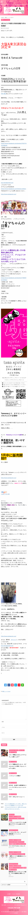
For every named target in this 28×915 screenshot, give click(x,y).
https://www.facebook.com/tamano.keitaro (13, 188)
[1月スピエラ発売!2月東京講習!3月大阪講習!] (15, 685)
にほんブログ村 (5, 494)
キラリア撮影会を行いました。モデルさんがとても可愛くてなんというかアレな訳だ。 (17, 766)
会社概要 (9, 893)
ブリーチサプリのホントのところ (17, 846)
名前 (3, 721)
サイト (3, 732)
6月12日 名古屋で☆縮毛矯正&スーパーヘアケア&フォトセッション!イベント (18, 787)
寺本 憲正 (3, 93)
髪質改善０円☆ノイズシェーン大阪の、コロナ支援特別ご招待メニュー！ (17, 873)
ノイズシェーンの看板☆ (15, 775)
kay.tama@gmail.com (7, 182)
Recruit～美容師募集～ (16, 893)
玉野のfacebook (13, 639)
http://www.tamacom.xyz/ (8, 194)
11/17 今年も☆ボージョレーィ (17, 796)
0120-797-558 (14, 908)
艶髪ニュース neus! (6, 691)
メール (3, 727)
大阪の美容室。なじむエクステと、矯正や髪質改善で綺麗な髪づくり (14, 905)
